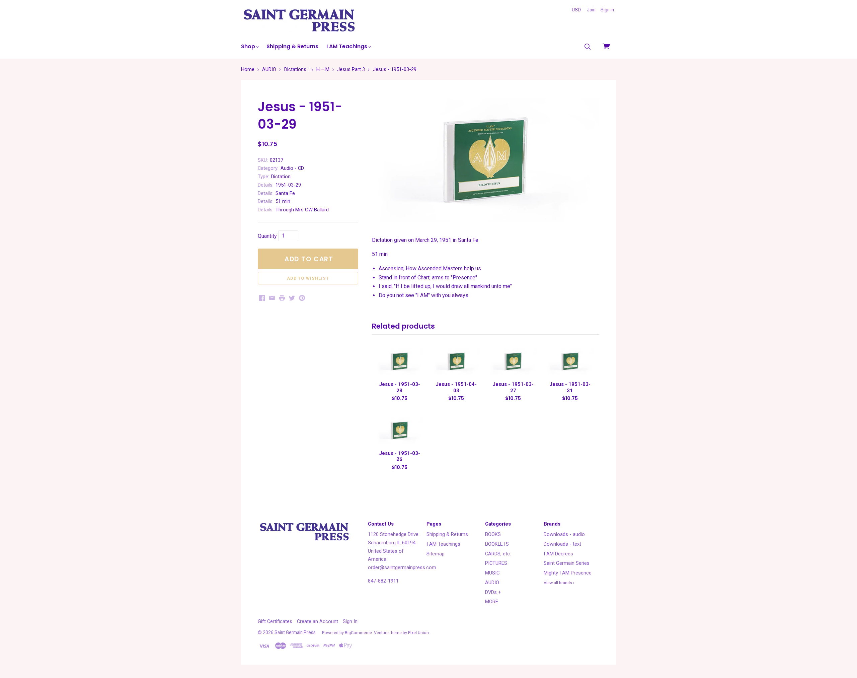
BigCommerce (358, 632)
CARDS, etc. (498, 554)
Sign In (350, 621)
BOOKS (493, 534)
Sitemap (435, 554)
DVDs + (493, 592)
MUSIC (492, 573)
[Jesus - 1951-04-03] (456, 361)
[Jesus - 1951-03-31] (570, 361)
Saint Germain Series (567, 563)
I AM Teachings (347, 46)
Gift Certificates (275, 621)
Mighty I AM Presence (568, 573)
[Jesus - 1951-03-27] (513, 361)
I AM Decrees (558, 554)
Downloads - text (562, 544)
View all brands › (559, 582)
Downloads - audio (564, 534)
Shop (248, 46)
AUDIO (492, 583)
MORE (491, 602)
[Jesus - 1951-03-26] (399, 430)
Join (591, 9)
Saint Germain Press (295, 632)
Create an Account (317, 621)
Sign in (607, 9)
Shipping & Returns (292, 46)
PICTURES (496, 563)
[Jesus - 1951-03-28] (399, 361)
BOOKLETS (497, 544)
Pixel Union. (419, 632)
